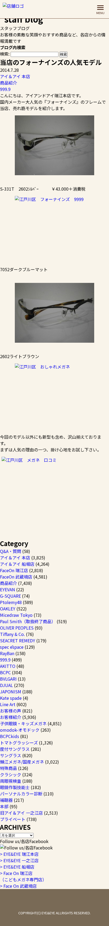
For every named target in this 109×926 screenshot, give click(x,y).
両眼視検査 (10, 781)
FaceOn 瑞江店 (14, 570)
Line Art (7, 704)
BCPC (5, 672)
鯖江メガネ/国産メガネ (22, 762)
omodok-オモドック (19, 730)
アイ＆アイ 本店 (15, 76)
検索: (5, 54)
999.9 (5, 89)
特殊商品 (8, 768)
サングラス (10, 755)
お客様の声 (10, 710)
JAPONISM (10, 691)
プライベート (12, 819)
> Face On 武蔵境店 (18, 886)
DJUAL (6, 685)
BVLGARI (8, 679)
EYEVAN (7, 589)
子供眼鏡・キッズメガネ (23, 723)
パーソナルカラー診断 (21, 793)
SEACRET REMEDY (17, 640)
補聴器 (6, 800)
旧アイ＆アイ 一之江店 (21, 813)
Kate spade (11, 698)
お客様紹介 (10, 717)
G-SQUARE (10, 596)
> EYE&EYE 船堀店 (17, 867)
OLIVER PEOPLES (17, 628)
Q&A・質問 (10, 551)
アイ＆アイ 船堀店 (17, 564)
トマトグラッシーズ (19, 742)
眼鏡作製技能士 (15, 787)
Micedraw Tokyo (16, 615)
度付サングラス (15, 749)
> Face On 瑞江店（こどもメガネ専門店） (23, 876)
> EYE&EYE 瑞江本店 (19, 854)
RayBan (7, 653)
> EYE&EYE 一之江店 (19, 860)
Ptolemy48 (11, 602)
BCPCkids (9, 736)
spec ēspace (12, 647)
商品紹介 (8, 82)
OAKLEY (7, 608)
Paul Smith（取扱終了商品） (28, 621)
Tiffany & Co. (12, 634)
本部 (4, 806)
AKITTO (7, 666)
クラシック (10, 774)
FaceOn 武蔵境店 (16, 576)
